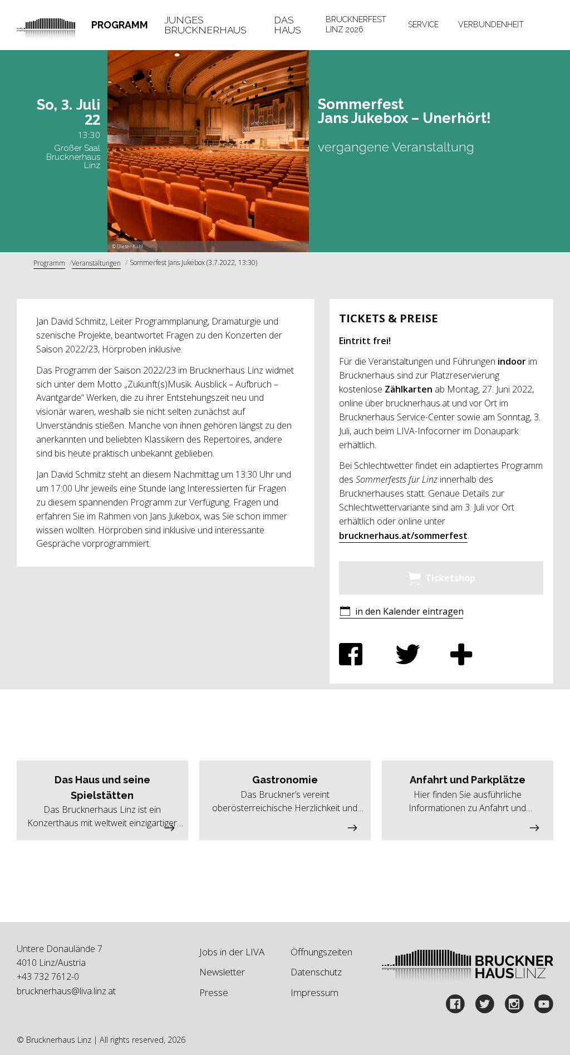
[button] (401, 612)
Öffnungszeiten (321, 951)
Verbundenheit (491, 24)
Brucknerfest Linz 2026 (356, 24)
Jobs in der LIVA (231, 951)
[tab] (119, 25)
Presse (213, 992)
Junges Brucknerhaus (205, 25)
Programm (119, 25)
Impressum (314, 992)
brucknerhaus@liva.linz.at (66, 991)
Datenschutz (316, 971)
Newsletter (222, 971)
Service (423, 24)
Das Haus (287, 25)
